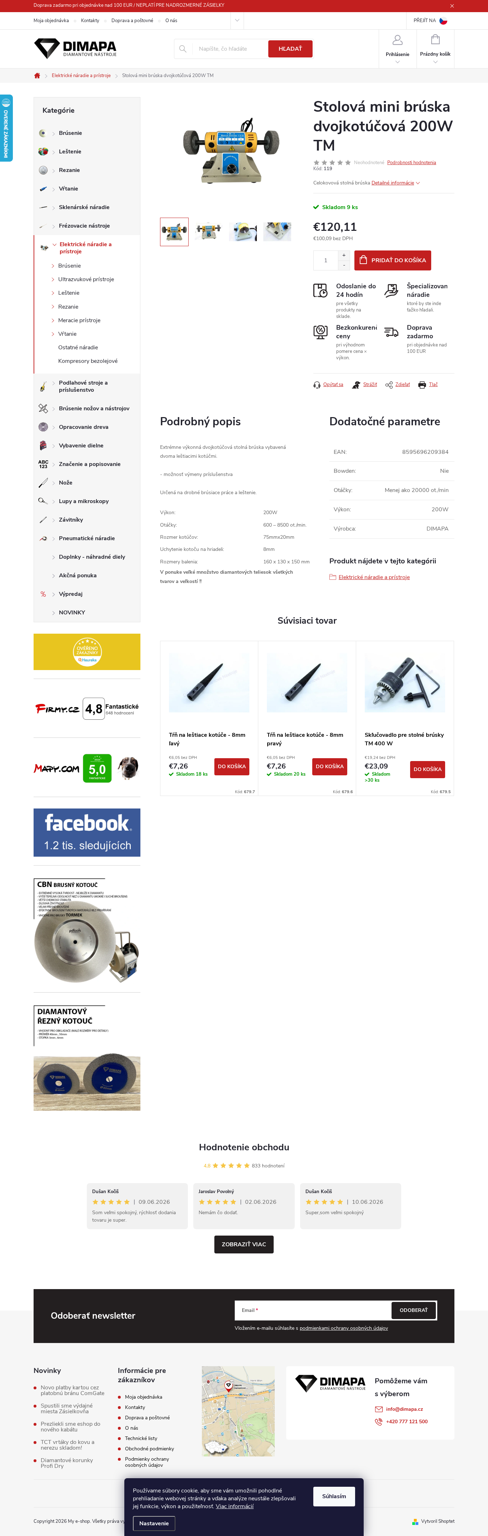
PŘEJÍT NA (425, 20)
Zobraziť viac (244, 1244)
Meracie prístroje (79, 320)
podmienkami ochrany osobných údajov (344, 1328)
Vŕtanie (68, 189)
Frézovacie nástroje (84, 226)
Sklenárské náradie (84, 207)
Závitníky (71, 520)
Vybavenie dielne (81, 446)
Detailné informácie (393, 182)
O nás (171, 20)
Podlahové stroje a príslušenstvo (83, 386)
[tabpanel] (209, 718)
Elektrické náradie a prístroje (86, 247)
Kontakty (90, 20)
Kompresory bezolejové (88, 361)
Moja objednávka (51, 20)
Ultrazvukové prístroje (86, 279)
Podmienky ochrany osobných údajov (147, 1462)
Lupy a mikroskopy (84, 501)
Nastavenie (154, 1523)
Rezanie (69, 170)
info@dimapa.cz (404, 1409)
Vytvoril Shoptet (437, 1521)
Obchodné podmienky (149, 1448)
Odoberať (414, 1310)
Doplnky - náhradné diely (92, 557)
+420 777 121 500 (407, 1421)
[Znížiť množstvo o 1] (344, 265)
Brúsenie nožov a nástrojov (94, 408)
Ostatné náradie (78, 347)
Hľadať (290, 49)
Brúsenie (70, 133)
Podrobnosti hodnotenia (411, 163)
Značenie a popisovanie (90, 464)
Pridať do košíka (399, 260)
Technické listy (141, 1438)
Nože (66, 483)
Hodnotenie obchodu (244, 1147)
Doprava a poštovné (132, 20)
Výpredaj (71, 594)
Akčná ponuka (78, 575)
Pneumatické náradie (87, 538)
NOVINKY (72, 613)
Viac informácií (235, 1506)
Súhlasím (334, 1496)
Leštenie (70, 152)
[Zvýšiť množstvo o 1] (344, 255)
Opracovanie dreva (84, 427)
